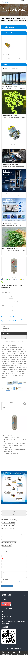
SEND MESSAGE (7, 586)
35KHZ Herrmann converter (8, 525)
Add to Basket (10, 320)
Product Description (7, 333)
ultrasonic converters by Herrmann (9, 539)
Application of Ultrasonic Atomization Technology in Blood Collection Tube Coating (10, 220)
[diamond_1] (6, 604)
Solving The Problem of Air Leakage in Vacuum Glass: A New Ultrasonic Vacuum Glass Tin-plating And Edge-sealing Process (10, 83)
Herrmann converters (6, 545)
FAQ (3, 335)
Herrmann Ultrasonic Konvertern (9, 542)
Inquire (10, 316)
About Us (4, 338)
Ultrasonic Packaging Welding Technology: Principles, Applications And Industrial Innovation (10, 161)
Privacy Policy (17, 648)
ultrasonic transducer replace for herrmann (11, 534)
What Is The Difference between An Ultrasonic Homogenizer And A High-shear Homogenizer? (10, 191)
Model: (4, 326)
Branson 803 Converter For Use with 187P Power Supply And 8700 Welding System (8, 54)
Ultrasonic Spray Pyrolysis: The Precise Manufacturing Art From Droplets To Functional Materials (10, 142)
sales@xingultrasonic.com (10, 614)
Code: (4, 330)
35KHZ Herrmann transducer (8, 522)
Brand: (4, 328)
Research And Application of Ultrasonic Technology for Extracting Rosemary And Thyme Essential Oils (10, 245)
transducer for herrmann (7, 531)
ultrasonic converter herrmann (8, 536)
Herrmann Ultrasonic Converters (9, 519)
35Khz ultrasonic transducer (8, 528)
